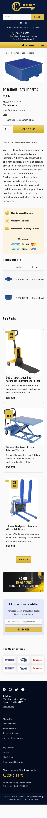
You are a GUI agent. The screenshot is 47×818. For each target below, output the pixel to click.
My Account (8, 747)
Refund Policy (9, 728)
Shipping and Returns (13, 762)
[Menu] (42, 45)
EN (21, 22)
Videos (34, 142)
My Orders (8, 757)
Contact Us (29, 27)
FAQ (38, 27)
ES (26, 22)
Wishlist (6, 752)
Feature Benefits (22, 142)
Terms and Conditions (17, 799)
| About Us (18, 27)
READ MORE (10, 397)
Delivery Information (13, 738)
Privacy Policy (9, 723)
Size (5, 115)
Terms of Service (10, 733)
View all (23, 560)
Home (10, 27)
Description (8, 142)
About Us (7, 718)
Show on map (8, 706)
